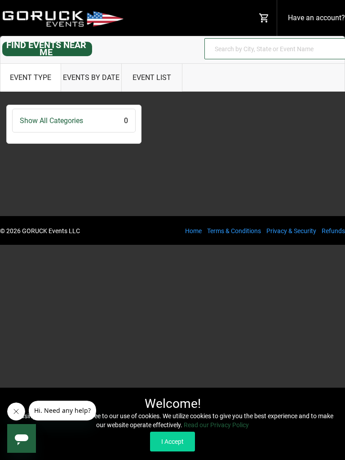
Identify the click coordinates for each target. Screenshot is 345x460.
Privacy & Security (291, 230)
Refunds (333, 230)
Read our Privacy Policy (216, 425)
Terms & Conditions (234, 230)
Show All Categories (74, 120)
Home (193, 230)
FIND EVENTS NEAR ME (46, 49)
